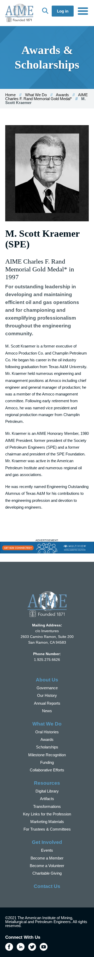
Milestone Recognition (47, 755)
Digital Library (47, 791)
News (47, 711)
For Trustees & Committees (47, 829)
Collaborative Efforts (47, 770)
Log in (62, 11)
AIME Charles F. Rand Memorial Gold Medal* (46, 97)
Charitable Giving (47, 873)
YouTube (44, 947)
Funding (47, 762)
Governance (47, 688)
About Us (47, 679)
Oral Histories (47, 732)
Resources (47, 783)
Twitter (32, 947)
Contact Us (47, 886)
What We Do (36, 95)
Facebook (9, 947)
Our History (47, 695)
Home (10, 95)
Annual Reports (47, 703)
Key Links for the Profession (47, 814)
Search (45, 11)
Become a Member (47, 858)
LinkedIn (21, 947)
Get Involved (47, 842)
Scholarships (47, 747)
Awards (62, 95)
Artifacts (47, 798)
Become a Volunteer (47, 865)
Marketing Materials (47, 821)
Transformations (47, 806)
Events (47, 850)
